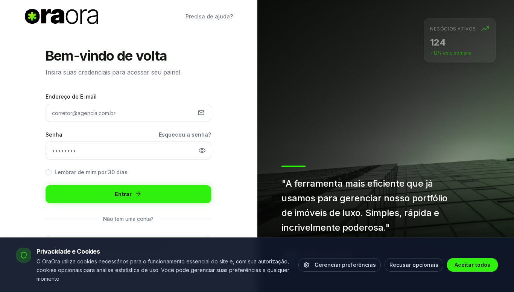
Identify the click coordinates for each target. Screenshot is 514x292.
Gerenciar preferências (345, 265)
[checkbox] (49, 172)
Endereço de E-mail (71, 96)
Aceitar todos (472, 265)
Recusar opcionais (413, 265)
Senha (54, 134)
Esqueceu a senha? (185, 134)
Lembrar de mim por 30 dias (91, 172)
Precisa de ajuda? (209, 16)
